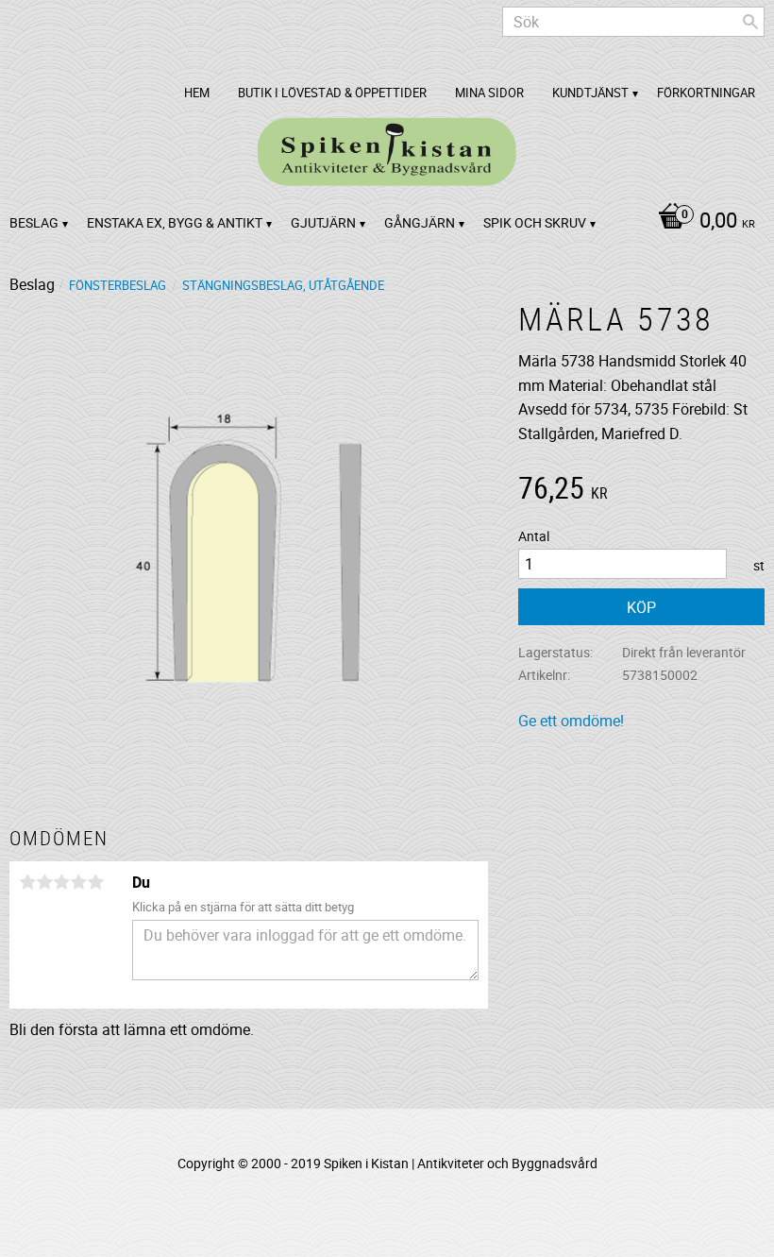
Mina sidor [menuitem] (489, 92)
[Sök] (750, 22)
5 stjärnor (95, 882)
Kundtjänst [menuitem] (590, 92)
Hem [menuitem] (197, 92)
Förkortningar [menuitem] (706, 92)
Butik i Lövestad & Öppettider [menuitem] (332, 92)
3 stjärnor (61, 882)
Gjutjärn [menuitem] (323, 222)
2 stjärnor (44, 882)
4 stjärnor (78, 882)
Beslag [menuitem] (34, 222)
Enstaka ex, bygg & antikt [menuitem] (174, 222)
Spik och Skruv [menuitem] (534, 222)
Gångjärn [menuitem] (419, 222)
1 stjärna (27, 882)
